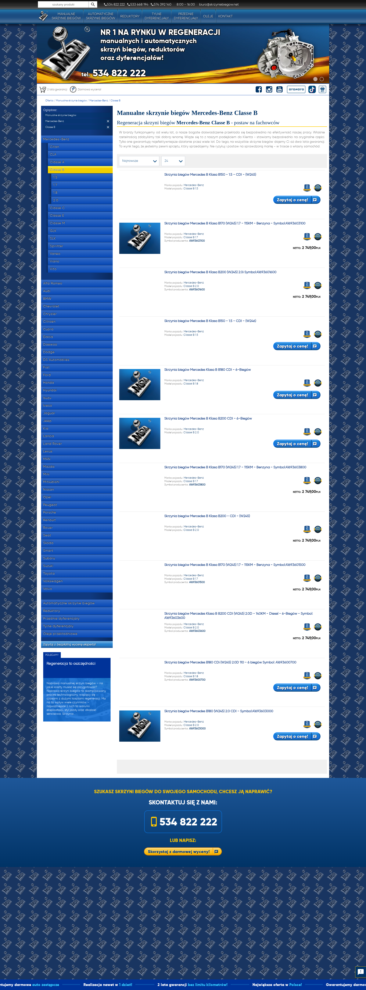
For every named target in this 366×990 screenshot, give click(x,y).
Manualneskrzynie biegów (66, 16)
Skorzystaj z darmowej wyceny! (179, 851)
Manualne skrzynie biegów (71, 100)
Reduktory (130, 16)
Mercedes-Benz (98, 100)
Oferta (49, 100)
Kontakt (225, 16)
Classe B (115, 100)
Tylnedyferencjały (157, 16)
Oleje (208, 16)
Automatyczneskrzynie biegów (100, 16)
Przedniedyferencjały (186, 16)
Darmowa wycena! (89, 89)
